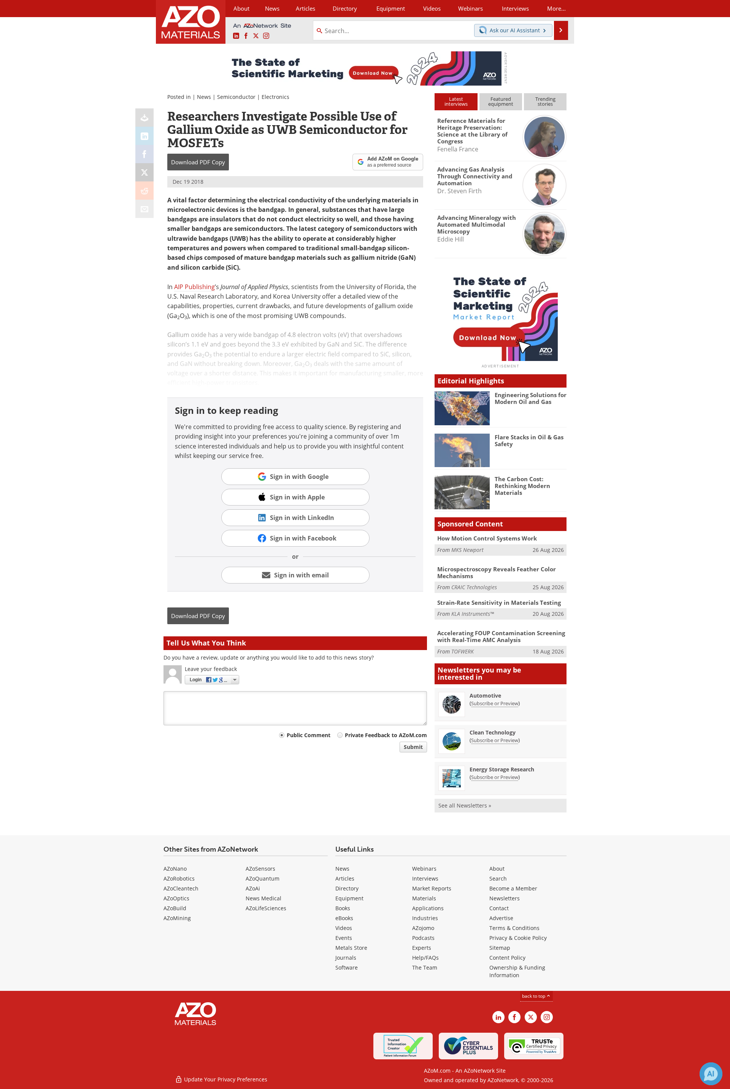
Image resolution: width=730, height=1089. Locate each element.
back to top (534, 996)
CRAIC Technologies (474, 587)
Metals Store (351, 947)
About (497, 868)
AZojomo (423, 928)
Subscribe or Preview (494, 703)
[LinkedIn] (144, 136)
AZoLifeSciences (266, 908)
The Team (424, 967)
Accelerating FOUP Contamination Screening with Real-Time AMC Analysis (501, 636)
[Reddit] (144, 190)
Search (498, 878)
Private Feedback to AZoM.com (386, 735)
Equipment (349, 898)
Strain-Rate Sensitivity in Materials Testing (499, 602)
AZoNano (175, 868)
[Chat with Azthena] (711, 1073)
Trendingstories (545, 101)
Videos (343, 928)
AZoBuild (174, 908)
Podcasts (423, 937)
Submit (413, 746)
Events (343, 937)
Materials (424, 898)
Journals (345, 957)
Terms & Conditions (514, 928)
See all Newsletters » (464, 805)
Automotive (485, 695)
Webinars (424, 868)
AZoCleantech (180, 888)
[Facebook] (144, 154)
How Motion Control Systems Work (487, 538)
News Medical (263, 898)
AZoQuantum (262, 878)
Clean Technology (493, 732)
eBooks (344, 918)
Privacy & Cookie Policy (518, 937)
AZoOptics (176, 898)
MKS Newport (467, 549)
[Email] (144, 209)
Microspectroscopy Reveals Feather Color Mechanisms (496, 572)
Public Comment (308, 735)
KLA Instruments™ (472, 613)
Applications (428, 908)
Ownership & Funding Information (517, 971)
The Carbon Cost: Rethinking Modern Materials (522, 485)
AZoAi (253, 888)
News (204, 96)
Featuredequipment (500, 101)
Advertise (501, 918)
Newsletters (504, 898)
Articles (344, 878)
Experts (421, 947)
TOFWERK (462, 651)
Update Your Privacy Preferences (224, 1079)
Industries (425, 918)
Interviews (425, 878)
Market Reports (431, 888)
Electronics (275, 96)
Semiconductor (236, 96)
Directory (345, 8)
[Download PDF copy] (144, 117)
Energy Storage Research (502, 769)
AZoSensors (260, 868)
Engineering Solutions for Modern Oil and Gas (531, 398)
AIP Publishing (194, 287)
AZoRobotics (179, 878)
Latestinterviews (456, 101)
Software (346, 967)
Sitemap (499, 947)
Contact (499, 908)
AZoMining (177, 918)
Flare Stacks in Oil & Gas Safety (529, 440)
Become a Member (513, 888)
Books (342, 908)
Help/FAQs (425, 957)
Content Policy (507, 957)
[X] (144, 172)
